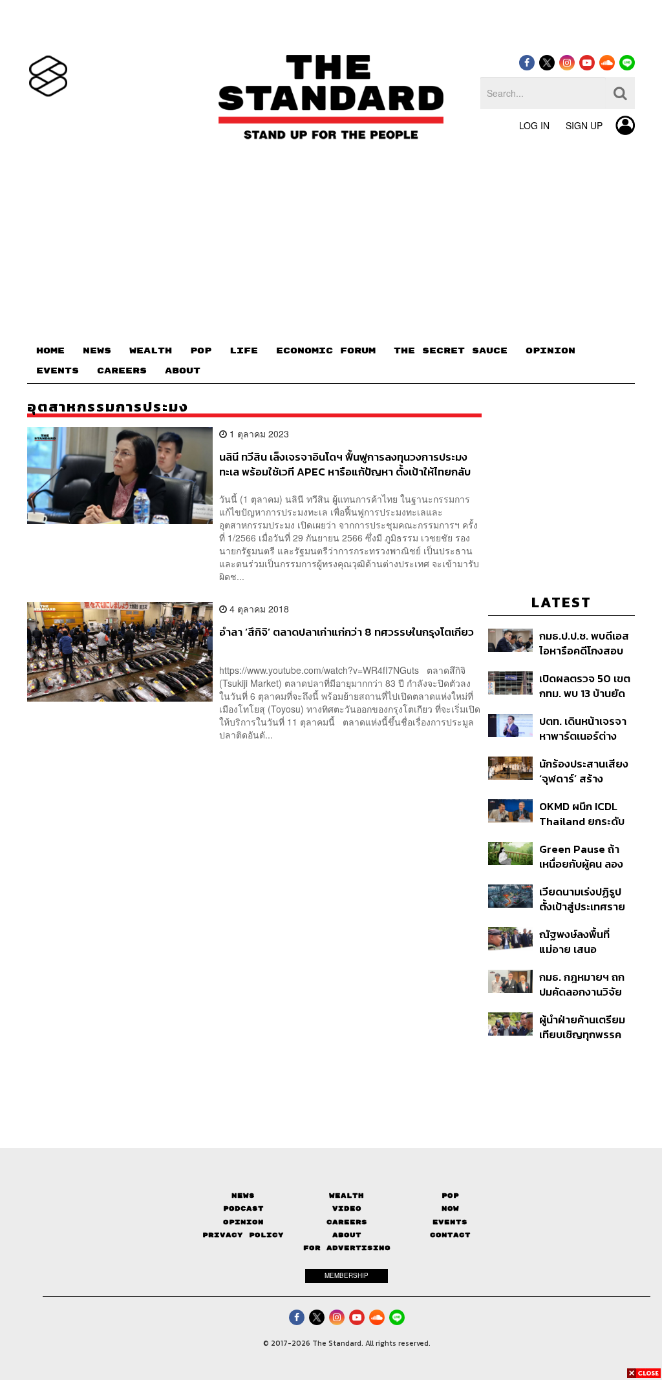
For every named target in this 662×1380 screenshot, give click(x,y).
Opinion (243, 1222)
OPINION (550, 350)
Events (449, 1222)
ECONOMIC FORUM (326, 350)
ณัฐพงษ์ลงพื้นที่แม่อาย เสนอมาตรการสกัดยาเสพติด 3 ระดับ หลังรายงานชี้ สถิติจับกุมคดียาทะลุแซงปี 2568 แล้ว (587, 941)
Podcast (243, 1208)
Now (450, 1208)
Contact (450, 1235)
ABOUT (182, 370)
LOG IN (534, 125)
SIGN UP (584, 125)
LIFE (244, 350)
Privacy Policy (243, 1235)
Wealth (346, 1195)
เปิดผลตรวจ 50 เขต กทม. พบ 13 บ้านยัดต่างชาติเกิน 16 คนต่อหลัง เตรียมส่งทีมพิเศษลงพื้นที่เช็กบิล (586, 685)
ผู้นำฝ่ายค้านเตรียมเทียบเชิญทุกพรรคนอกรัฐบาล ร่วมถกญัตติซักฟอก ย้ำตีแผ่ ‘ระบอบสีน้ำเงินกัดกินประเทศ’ (586, 1026)
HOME (50, 350)
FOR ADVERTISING (346, 1247)
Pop (450, 1195)
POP (200, 350)
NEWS (97, 350)
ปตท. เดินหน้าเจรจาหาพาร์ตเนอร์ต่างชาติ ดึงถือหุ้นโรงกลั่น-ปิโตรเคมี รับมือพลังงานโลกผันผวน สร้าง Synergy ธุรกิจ (585, 728)
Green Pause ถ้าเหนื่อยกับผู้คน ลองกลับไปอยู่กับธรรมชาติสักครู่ (581, 856)
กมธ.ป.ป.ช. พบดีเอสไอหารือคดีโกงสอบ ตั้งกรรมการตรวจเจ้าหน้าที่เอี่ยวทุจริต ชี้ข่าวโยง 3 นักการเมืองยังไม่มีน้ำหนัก (586, 643)
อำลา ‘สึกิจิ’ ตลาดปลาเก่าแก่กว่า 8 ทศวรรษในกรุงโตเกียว (346, 632)
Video (346, 1208)
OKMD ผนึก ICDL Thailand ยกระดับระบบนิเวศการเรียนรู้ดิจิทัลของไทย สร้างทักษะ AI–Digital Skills (584, 813)
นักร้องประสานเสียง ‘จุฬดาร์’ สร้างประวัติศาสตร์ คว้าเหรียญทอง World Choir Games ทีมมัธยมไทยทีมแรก (583, 771)
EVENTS (57, 370)
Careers (346, 1222)
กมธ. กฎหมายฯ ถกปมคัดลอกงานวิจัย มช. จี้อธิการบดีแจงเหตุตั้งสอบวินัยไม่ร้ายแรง (582, 984)
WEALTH (150, 350)
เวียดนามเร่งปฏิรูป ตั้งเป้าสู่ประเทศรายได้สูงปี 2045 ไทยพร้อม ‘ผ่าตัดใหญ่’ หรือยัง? (582, 899)
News (243, 1195)
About (346, 1235)
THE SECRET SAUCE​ (450, 350)
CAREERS (122, 370)
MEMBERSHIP (346, 1275)
